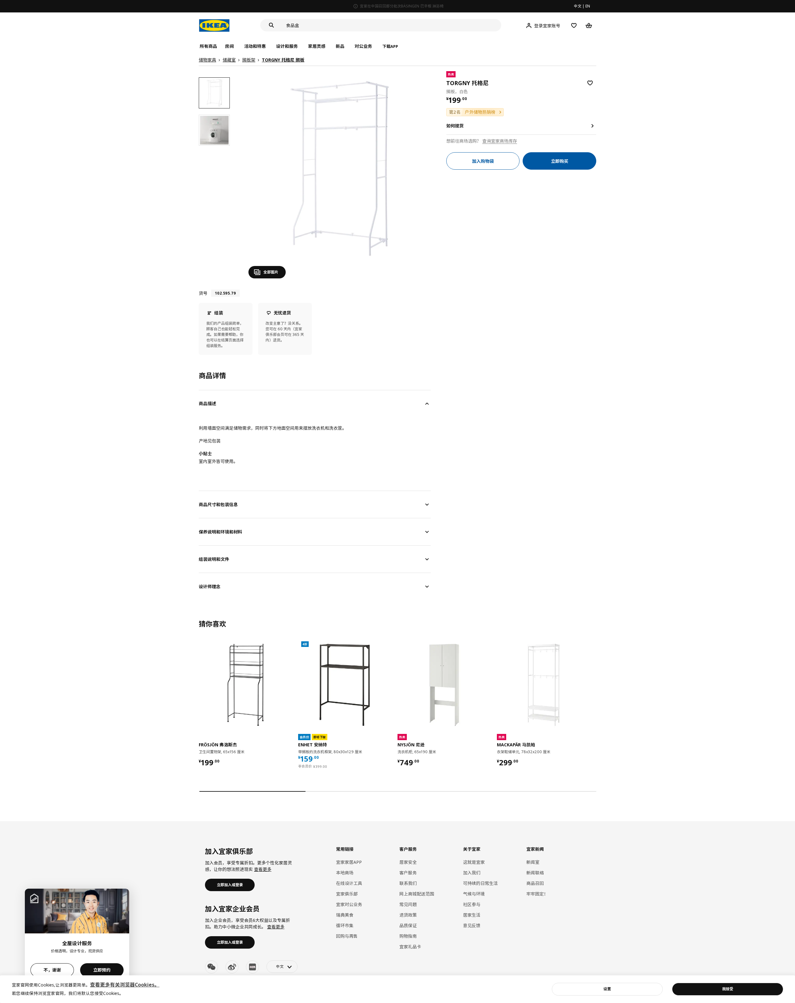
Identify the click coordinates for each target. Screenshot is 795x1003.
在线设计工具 (349, 883)
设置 (607, 989)
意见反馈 (471, 925)
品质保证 (408, 925)
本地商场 (344, 873)
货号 (203, 293)
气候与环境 (474, 894)
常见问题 (408, 904)
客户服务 (408, 873)
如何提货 (455, 126)
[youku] (252, 966)
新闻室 (532, 862)
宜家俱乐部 (347, 894)
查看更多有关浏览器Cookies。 (124, 984)
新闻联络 (535, 873)
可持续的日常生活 (480, 883)
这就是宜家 (474, 862)
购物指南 (408, 936)
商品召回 (535, 883)
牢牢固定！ (537, 894)
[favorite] (590, 83)
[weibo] (231, 966)
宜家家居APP (349, 862)
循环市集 (344, 925)
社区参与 (471, 904)
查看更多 (262, 869)
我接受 (727, 989)
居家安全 (408, 862)
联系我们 (408, 883)
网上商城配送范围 (416, 894)
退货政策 (408, 915)
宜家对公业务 (349, 904)
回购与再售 (347, 936)
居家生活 (471, 915)
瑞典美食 (344, 915)
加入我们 (471, 873)
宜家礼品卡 (410, 947)
